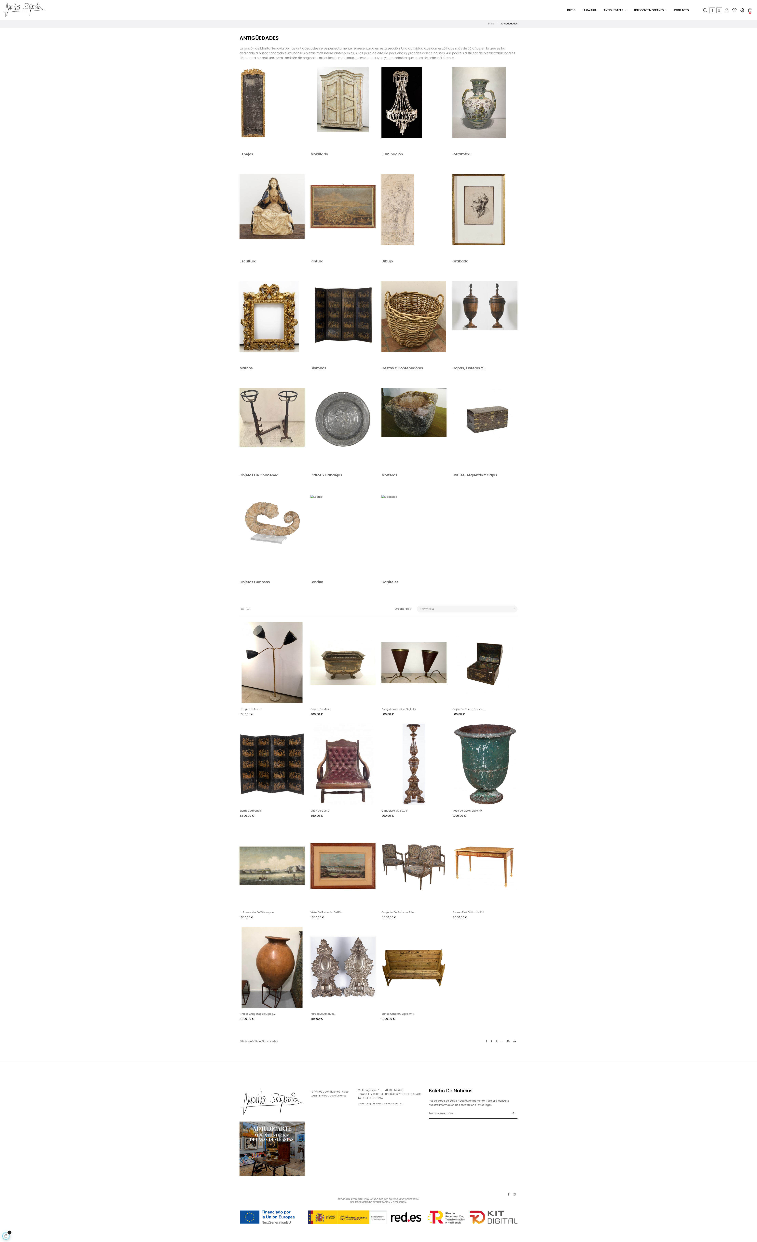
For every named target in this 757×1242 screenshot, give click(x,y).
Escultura (248, 261)
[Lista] (247, 609)
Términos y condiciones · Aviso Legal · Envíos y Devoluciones (329, 1094)
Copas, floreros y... (469, 368)
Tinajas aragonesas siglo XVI (258, 1014)
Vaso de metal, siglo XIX (467, 811)
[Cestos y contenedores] (414, 322)
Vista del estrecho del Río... (327, 912)
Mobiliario (319, 154)
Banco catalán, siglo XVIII (397, 1014)
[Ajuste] (742, 10)
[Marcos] (272, 322)
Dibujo (387, 261)
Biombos (318, 368)
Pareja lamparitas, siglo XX (398, 709)
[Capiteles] (414, 536)
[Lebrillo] (343, 536)
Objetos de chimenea (259, 475)
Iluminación (392, 154)
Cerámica (461, 154)
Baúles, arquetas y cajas (474, 475)
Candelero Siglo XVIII (394, 811)
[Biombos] (343, 322)
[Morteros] (414, 428)
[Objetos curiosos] (272, 536)
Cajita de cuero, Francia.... (469, 709)
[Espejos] (272, 108)
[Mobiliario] (343, 108)
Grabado (460, 261)
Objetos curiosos (255, 582)
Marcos (246, 368)
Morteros (389, 475)
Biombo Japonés (250, 811)
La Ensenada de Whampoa (257, 912)
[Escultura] (272, 215)
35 (508, 1041)
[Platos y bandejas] (343, 428)
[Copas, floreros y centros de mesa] (484, 322)
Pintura (316, 261)
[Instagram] (719, 10)
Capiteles (390, 582)
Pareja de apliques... (323, 1014)
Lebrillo (316, 582)
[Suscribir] (512, 1114)
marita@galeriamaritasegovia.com (380, 1103)
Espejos (246, 154)
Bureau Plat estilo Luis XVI (468, 912)
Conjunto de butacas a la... (398, 912)
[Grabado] (484, 215)
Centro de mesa (320, 709)
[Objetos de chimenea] (272, 428)
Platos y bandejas (326, 475)
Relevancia (468, 608)
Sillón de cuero (319, 811)
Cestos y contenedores (402, 368)
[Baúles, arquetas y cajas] (484, 428)
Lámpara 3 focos (251, 709)
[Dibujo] (414, 215)
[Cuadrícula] (242, 609)
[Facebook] (712, 10)
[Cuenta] (726, 10)
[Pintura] (343, 215)
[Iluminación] (414, 108)
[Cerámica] (484, 108)
